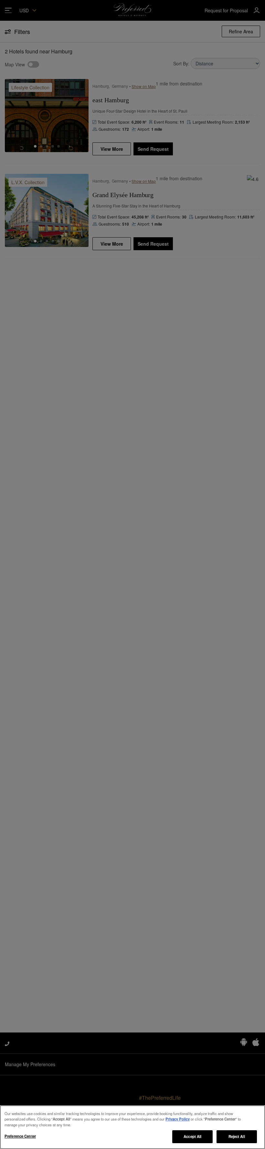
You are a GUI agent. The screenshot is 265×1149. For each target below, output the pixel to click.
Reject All (236, 1136)
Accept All (192, 1136)
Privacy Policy (177, 1118)
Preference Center (20, 1136)
